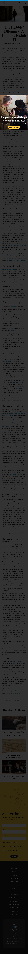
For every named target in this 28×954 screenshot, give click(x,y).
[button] (14, 477)
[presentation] (14, 112)
